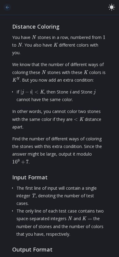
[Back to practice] (7, 7)
